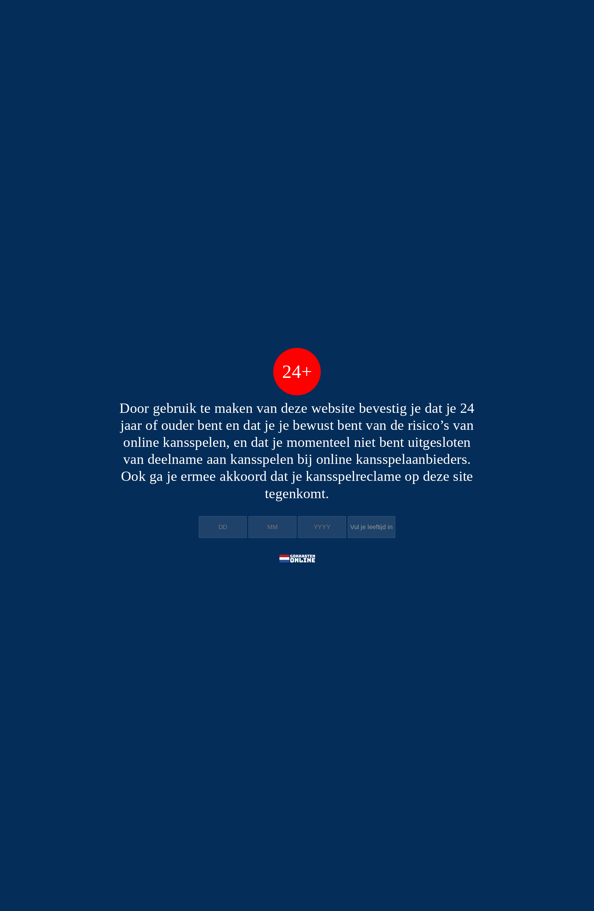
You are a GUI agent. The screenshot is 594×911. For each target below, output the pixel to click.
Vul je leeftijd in (371, 527)
